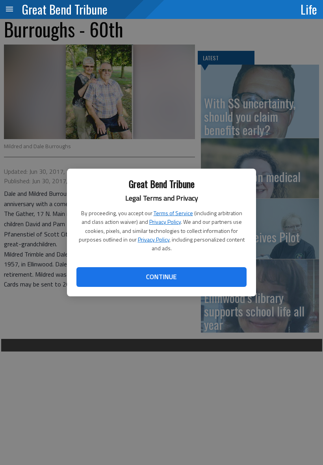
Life (309, 9)
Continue (161, 276)
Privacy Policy (165, 222)
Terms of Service (173, 213)
